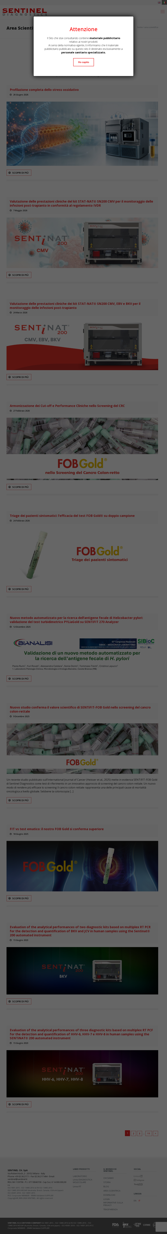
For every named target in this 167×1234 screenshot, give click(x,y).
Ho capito (83, 62)
